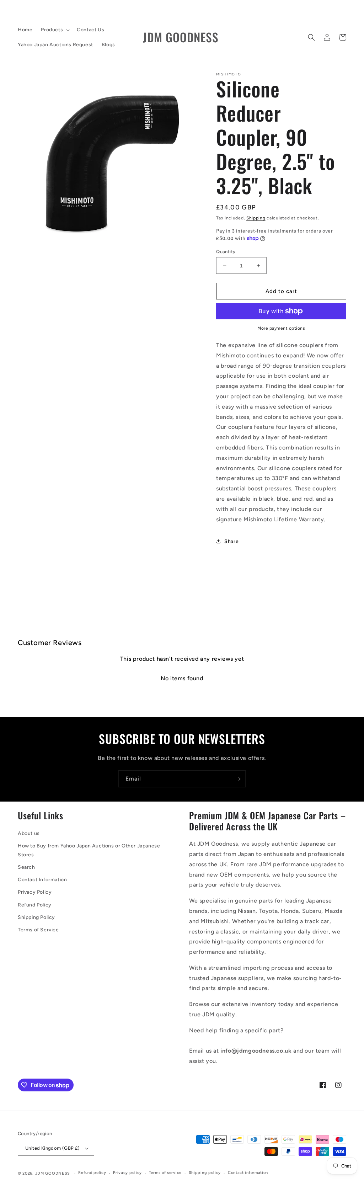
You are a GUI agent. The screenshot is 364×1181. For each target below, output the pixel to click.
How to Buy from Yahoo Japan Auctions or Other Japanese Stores (89, 850)
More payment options (281, 328)
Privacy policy (127, 1172)
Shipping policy (205, 1172)
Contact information (248, 1172)
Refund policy (92, 1172)
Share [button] (231, 541)
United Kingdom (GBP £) (52, 1148)
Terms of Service (38, 930)
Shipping (256, 218)
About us (29, 833)
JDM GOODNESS (52, 1173)
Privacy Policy (35, 892)
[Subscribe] (238, 779)
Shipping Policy (36, 917)
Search (26, 867)
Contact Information (42, 880)
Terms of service (165, 1172)
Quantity (225, 251)
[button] (55, 29)
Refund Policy (35, 905)
